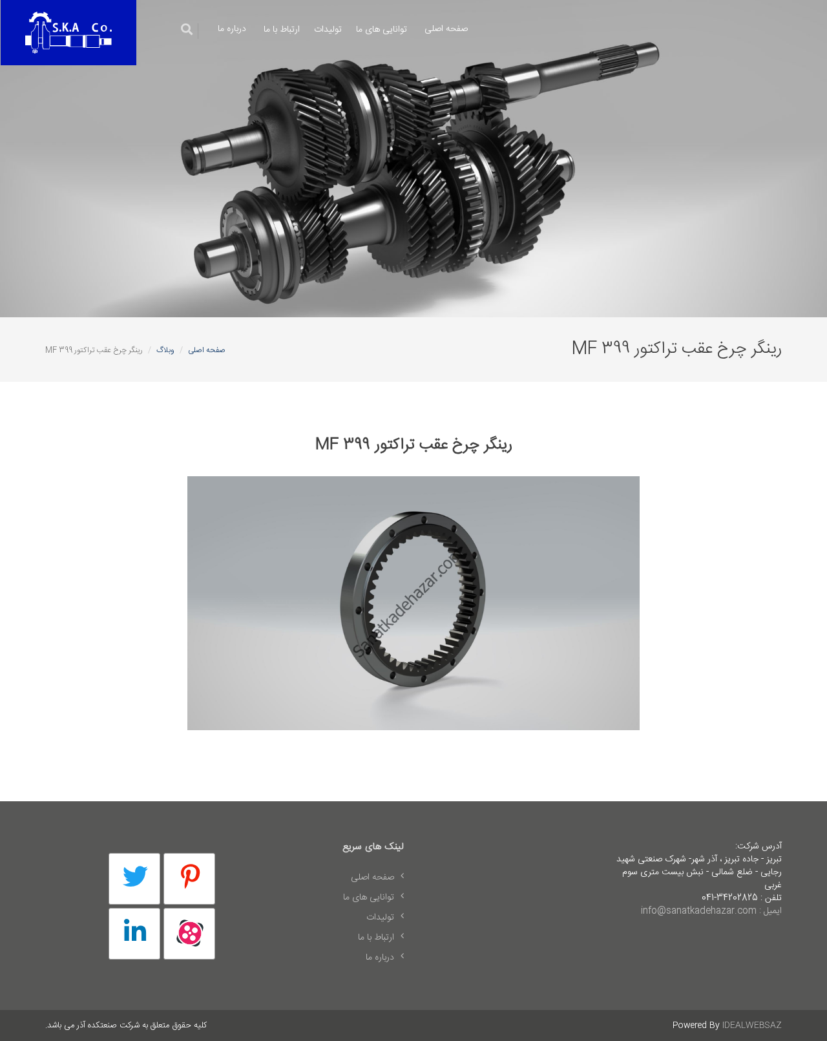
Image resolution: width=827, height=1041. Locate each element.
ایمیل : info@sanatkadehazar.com (711, 911)
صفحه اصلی (446, 29)
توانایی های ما (381, 29)
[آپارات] (189, 934)
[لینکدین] (134, 934)
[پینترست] (189, 879)
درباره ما (232, 29)
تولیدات (328, 29)
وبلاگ (165, 350)
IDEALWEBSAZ (752, 1025)
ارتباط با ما (282, 29)
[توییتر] (134, 879)
